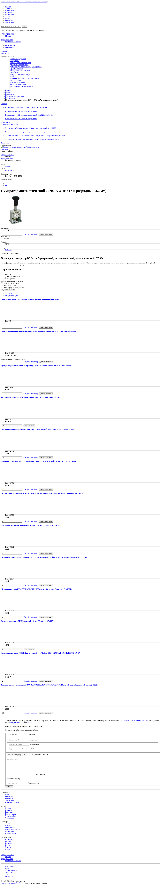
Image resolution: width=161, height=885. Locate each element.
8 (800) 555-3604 (7, 159)
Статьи (8, 849)
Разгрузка (8, 812)
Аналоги (8, 294)
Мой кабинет (10, 47)
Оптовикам (9, 14)
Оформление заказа (12, 829)
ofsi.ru (7, 166)
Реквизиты (9, 798)
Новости (4, 104)
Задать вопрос (10, 22)
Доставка (8, 9)
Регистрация (10, 45)
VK (6, 183)
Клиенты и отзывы (12, 802)
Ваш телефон (34, 744)
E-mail (31, 749)
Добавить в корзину (46, 234)
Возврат (8, 845)
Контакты (9, 20)
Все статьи (5, 143)
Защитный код (33, 783)
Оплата (8, 7)
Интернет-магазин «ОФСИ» (11, 883)
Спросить (9, 786)
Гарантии (8, 12)
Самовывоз (9, 11)
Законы (8, 847)
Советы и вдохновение (9, 124)
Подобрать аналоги (8, 290)
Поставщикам (10, 833)
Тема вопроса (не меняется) (38, 755)
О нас (7, 18)
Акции (7, 16)
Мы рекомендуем (11, 295)
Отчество (31, 735)
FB (6, 185)
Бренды (8, 841)
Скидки (8, 826)
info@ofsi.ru (9, 170)
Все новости (5, 122)
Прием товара (10, 814)
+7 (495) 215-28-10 (128, 720)
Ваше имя (33, 740)
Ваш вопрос (40, 774)
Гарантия (8, 843)
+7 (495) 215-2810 (7, 155)
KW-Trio (8, 250)
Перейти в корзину (31, 234)
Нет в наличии (29, 425)
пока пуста (5, 52)
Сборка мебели (11, 816)
